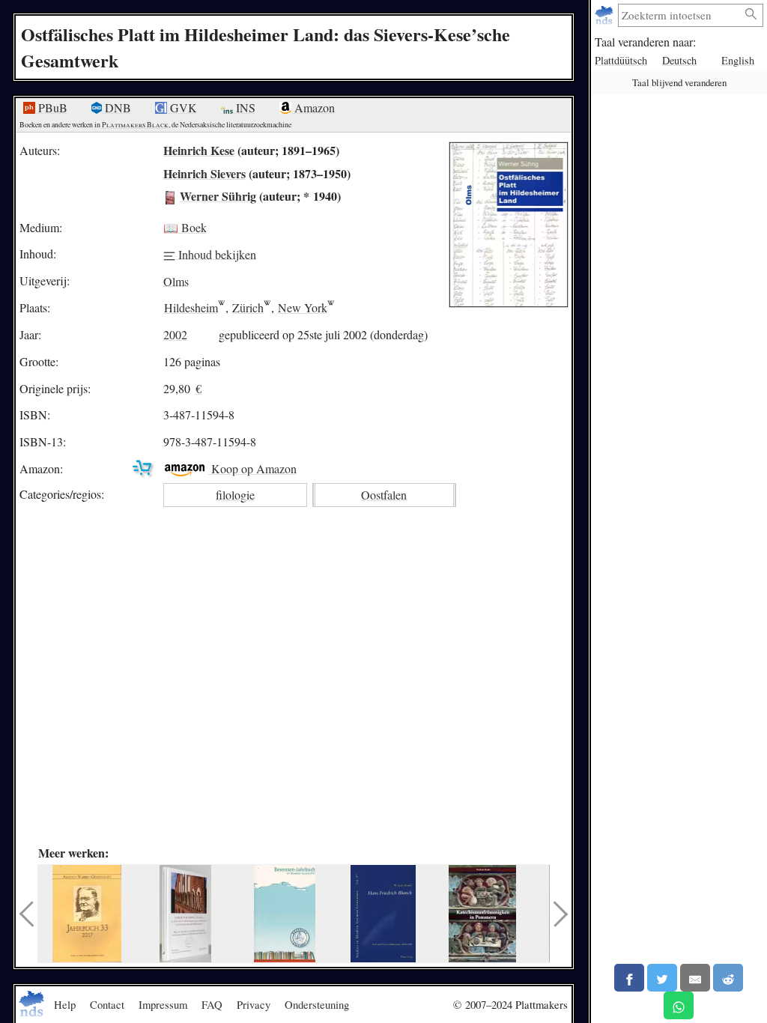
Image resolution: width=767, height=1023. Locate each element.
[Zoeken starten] (751, 14)
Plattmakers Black (135, 125)
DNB (116, 107)
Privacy (253, 1004)
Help (65, 1004)
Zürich (248, 307)
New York (302, 307)
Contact (107, 1004)
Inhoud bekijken (215, 253)
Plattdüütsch (621, 60)
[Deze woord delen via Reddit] (728, 978)
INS (244, 107)
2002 (175, 334)
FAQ (211, 1004)
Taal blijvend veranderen (679, 82)
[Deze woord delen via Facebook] (629, 978)
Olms (176, 280)
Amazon (313, 107)
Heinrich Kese (198, 150)
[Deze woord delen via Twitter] (662, 978)
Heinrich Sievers (204, 173)
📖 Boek (185, 227)
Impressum (163, 1004)
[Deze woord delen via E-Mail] (695, 978)
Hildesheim (191, 307)
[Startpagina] (605, 15)
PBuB (51, 107)
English (737, 60)
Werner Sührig (218, 195)
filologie (235, 495)
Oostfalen (384, 495)
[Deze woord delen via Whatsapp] (679, 1005)
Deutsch (679, 60)
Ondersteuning (317, 1004)
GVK (182, 107)
